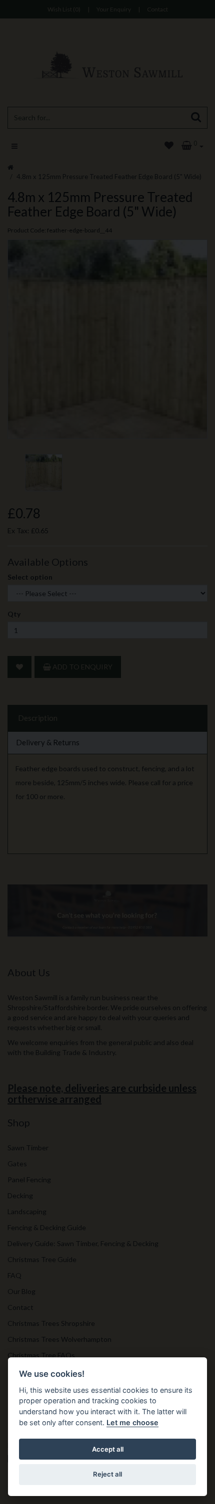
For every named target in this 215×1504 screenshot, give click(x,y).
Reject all (107, 1474)
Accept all (108, 1449)
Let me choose (132, 1422)
